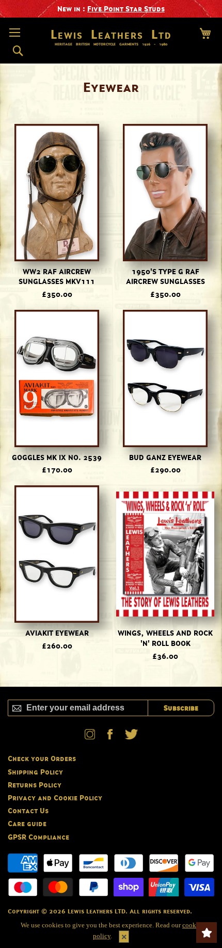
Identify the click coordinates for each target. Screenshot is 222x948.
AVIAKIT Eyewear (57, 633)
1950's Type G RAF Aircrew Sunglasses (165, 276)
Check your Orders (42, 758)
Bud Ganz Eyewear (165, 457)
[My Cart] (205, 33)
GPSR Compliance (38, 837)
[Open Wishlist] (206, 932)
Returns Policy (34, 784)
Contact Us (28, 810)
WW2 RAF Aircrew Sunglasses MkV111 (57, 276)
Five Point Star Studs (126, 8)
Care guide (27, 823)
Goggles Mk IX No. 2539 (57, 457)
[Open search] (18, 51)
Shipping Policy (35, 772)
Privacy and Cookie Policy (55, 797)
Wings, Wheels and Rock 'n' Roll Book (165, 638)
